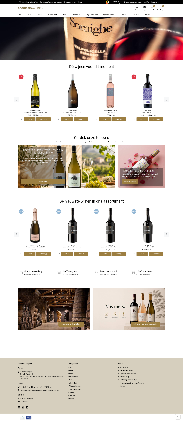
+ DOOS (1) (81, 254)
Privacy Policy (124, 377)
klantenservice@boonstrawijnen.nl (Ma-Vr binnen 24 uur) (40, 390)
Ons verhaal (123, 367)
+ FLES (30, 119)
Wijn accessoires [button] (108, 15)
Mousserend (73, 377)
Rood (71, 374)
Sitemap (122, 386)
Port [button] (64, 15)
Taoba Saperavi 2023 (148, 112)
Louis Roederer (35, 245)
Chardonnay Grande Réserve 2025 (35, 112)
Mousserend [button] (52, 15)
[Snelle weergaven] (49, 76)
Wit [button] (20, 15)
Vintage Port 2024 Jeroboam (72, 247)
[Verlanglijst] (21, 119)
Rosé (71, 370)
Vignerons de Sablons (110, 110)
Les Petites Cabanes (35, 110)
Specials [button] (136, 15)
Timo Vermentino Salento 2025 (72, 112)
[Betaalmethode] (22, 417)
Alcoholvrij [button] (76, 15)
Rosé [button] (29, 15)
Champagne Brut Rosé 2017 (35, 247)
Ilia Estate (148, 110)
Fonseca (72, 245)
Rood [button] (40, 15)
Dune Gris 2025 (110, 112)
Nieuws (147, 15)
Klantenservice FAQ (126, 370)
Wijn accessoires (75, 389)
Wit (70, 367)
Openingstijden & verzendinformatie (131, 383)
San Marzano (73, 110)
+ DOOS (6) (43, 119)
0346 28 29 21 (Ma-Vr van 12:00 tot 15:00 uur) (36, 387)
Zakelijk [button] (123, 15)
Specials (72, 395)
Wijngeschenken (92, 15)
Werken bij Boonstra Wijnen (128, 380)
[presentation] (16, 99)
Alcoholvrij (73, 383)
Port (70, 380)
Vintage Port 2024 (148, 247)
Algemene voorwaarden (127, 374)
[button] (160, 8)
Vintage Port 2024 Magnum (110, 247)
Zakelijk (71, 392)
